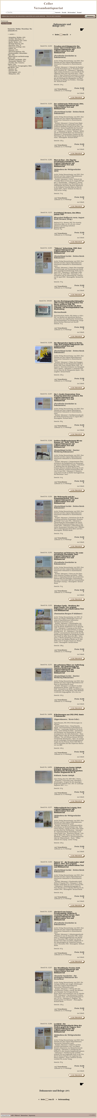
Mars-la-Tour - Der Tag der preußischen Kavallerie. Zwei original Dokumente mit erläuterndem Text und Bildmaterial (66, 163)
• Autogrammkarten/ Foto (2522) (17, 40)
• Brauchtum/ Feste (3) (14, 45)
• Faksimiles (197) (13, 50)
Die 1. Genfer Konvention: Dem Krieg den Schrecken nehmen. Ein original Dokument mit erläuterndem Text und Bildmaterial (68, 397)
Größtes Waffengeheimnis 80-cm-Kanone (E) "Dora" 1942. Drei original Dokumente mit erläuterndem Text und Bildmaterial (68, 444)
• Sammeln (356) (13, 71)
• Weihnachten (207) (14, 74)
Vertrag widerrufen (5, 1115)
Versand (79, 12)
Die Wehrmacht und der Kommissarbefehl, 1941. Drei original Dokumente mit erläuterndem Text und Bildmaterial (66, 500)
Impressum (32, 1115)
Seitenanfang (63, 1099)
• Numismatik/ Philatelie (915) (17, 61)
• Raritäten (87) (12, 69)
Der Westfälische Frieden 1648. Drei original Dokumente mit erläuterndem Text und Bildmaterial (67, 970)
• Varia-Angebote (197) (14, 72)
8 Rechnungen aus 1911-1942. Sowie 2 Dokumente (69, 715)
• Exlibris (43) (12, 48)
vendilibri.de (93, 1115)
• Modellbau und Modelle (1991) (17, 59)
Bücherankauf (72, 12)
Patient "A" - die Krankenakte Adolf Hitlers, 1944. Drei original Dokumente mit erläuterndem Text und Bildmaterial (69, 864)
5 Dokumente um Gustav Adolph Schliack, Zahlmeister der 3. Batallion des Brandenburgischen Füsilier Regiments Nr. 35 (68, 769)
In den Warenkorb (76, 97)
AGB (12, 1115)
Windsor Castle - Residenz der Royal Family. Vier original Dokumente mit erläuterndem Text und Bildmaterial (69, 608)
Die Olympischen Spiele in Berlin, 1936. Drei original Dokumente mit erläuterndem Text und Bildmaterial (68, 345)
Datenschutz (24, 1115)
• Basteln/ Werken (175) (15, 42)
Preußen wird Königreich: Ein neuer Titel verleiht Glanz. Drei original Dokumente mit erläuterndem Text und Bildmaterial (67, 49)
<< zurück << (11, 34)
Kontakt (64, 12)
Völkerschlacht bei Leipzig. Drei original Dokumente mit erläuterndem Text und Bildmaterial (67, 810)
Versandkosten (62, 89)
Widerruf (17, 1115)
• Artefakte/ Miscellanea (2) (16, 39)
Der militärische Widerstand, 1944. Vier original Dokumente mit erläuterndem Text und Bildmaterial (69, 106)
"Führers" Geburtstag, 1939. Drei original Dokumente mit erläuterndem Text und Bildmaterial (68, 250)
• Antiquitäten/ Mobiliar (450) (16, 37)
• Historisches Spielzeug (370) (16, 51)
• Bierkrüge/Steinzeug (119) (16, 44)
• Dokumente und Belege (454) (16, 47)
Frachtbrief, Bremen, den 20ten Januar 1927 (67, 213)
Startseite (57, 12)
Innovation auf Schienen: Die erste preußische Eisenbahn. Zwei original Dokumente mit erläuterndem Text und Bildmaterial (68, 556)
